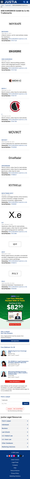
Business (5, 428)
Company (15, 465)
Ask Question (15, 340)
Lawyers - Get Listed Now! (15, 408)
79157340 (14, 70)
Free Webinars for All (8, 347)
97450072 (14, 263)
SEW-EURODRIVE (7, 59)
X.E (2, 222)
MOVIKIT (4, 140)
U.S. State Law (6, 439)
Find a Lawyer (5, 397)
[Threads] (16, 456)
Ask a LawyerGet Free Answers (7, 332)
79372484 (14, 233)
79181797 (14, 96)
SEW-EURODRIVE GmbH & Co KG (17, 39)
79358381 (14, 204)
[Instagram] (14, 456)
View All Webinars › (15, 381)
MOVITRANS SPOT (7, 193)
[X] (21, 456)
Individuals (5, 425)
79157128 (14, 40)
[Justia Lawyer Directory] (23, 456)
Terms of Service (15, 470)
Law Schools (6, 432)
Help (15, 468)
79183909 (14, 147)
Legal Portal (15, 462)
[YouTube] (9, 456)
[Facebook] (12, 456)
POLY (3, 281)
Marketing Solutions (8, 447)
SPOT (3, 252)
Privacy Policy (15, 473)
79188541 (14, 175)
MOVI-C (4, 88)
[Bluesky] (18, 456)
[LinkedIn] (7, 456)
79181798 (14, 121)
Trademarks (8, 5)
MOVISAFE (5, 31)
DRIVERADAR (6, 166)
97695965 (14, 288)
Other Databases (7, 443)
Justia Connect (15, 459)
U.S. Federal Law (7, 436)
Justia (2, 5)
